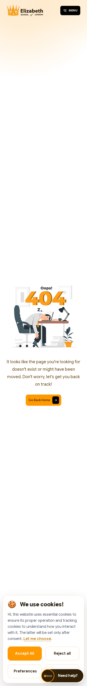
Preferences (25, 671)
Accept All (24, 653)
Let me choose (37, 638)
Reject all (62, 653)
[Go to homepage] (25, 10)
